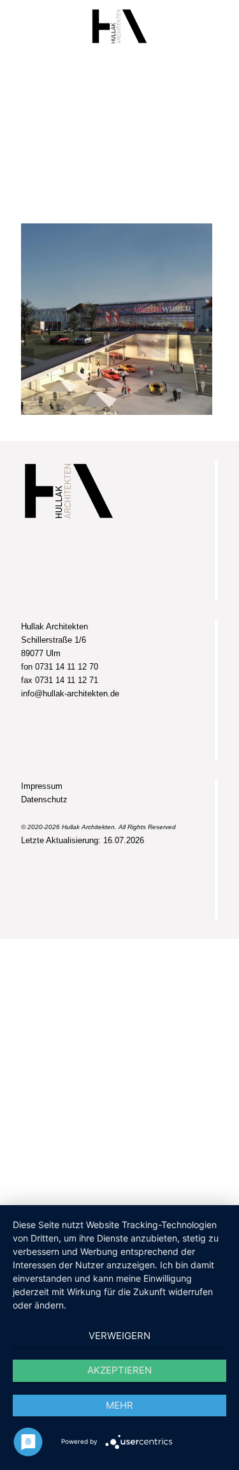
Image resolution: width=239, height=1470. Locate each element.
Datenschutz (44, 799)
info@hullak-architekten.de (70, 693)
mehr (119, 1405)
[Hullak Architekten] (119, 25)
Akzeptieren (119, 1370)
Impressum (41, 786)
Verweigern (119, 1336)
